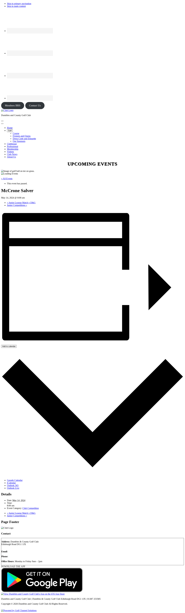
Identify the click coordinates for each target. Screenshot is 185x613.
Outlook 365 (12, 485)
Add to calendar (8, 346)
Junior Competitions (17, 205)
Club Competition (30, 508)
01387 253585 (15, 556)
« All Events (6, 178)
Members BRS (12, 105)
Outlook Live (13, 488)
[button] (10, 130)
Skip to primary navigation (19, 3)
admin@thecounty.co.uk (19, 551)
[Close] (2, 123)
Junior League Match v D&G (21, 202)
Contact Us (35, 105)
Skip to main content (16, 6)
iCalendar (11, 483)
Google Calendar (15, 480)
